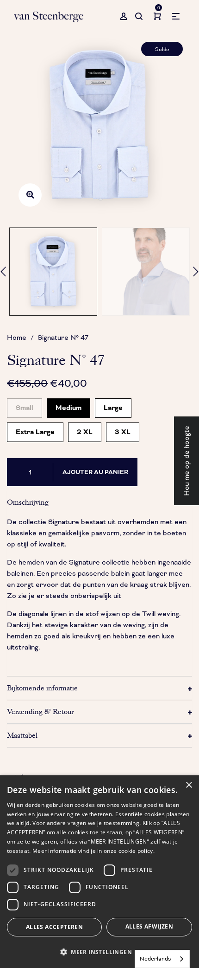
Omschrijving (28, 502)
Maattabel (22, 735)
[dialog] (99, 871)
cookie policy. (136, 851)
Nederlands (155, 958)
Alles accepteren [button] (54, 927)
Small (24, 405)
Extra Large (35, 429)
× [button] (188, 785)
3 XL (123, 429)
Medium (68, 405)
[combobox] (162, 959)
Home (16, 337)
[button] (99, 951)
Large (113, 405)
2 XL (85, 429)
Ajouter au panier (95, 472)
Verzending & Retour (40, 711)
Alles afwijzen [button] (149, 926)
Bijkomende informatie (42, 688)
